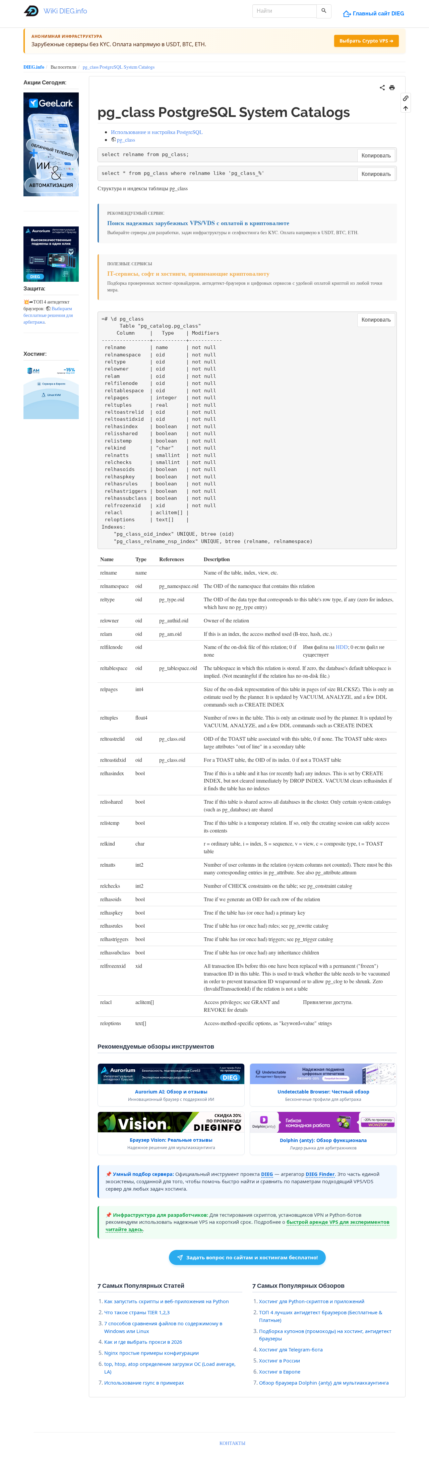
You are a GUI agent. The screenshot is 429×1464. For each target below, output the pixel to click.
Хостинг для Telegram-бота (291, 1349)
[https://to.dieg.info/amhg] (51, 391)
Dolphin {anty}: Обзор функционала (323, 1140)
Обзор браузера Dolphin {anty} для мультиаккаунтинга (324, 1382)
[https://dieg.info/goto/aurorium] (51, 254)
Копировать (376, 155)
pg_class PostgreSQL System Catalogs (119, 67)
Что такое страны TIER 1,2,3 (137, 1312)
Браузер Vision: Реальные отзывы (171, 1140)
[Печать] (392, 86)
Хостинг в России (279, 1360)
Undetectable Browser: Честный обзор (323, 1091)
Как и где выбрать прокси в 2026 (143, 1341)
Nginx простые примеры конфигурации (151, 1352)
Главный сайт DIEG (378, 13)
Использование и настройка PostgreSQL (157, 131)
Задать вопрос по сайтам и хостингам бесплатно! (252, 1257)
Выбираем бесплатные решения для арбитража (48, 315)
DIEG (267, 1174)
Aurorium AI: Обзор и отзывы (171, 1091)
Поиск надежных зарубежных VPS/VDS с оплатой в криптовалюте (198, 223)
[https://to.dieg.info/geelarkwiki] (51, 144)
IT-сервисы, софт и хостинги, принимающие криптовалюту (188, 273)
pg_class (126, 139)
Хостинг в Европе (279, 1371)
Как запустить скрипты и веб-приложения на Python (166, 1301)
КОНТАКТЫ (232, 1443)
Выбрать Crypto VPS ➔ (366, 41)
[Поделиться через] (382, 86)
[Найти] (323, 11)
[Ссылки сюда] (406, 98)
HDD (342, 646)
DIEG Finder (320, 1174)
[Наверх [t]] (406, 108)
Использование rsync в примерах (144, 1382)
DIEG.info (33, 66)
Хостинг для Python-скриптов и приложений (311, 1301)
